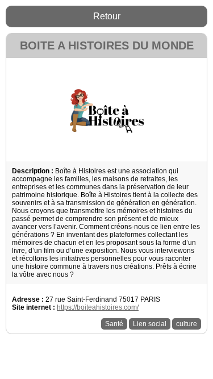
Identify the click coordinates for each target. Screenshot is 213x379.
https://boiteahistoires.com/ (98, 307)
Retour (106, 16)
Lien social (149, 324)
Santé (114, 324)
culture (186, 324)
